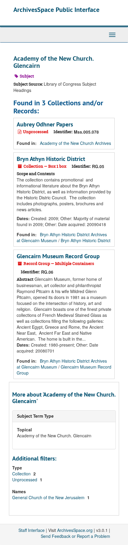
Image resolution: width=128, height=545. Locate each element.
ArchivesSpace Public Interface (56, 9)
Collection (22, 474)
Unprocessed (25, 480)
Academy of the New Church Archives (75, 143)
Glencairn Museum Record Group (58, 256)
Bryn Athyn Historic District (51, 159)
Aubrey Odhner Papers (45, 124)
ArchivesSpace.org (75, 530)
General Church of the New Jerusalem (49, 497)
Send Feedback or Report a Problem (75, 536)
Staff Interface (31, 530)
